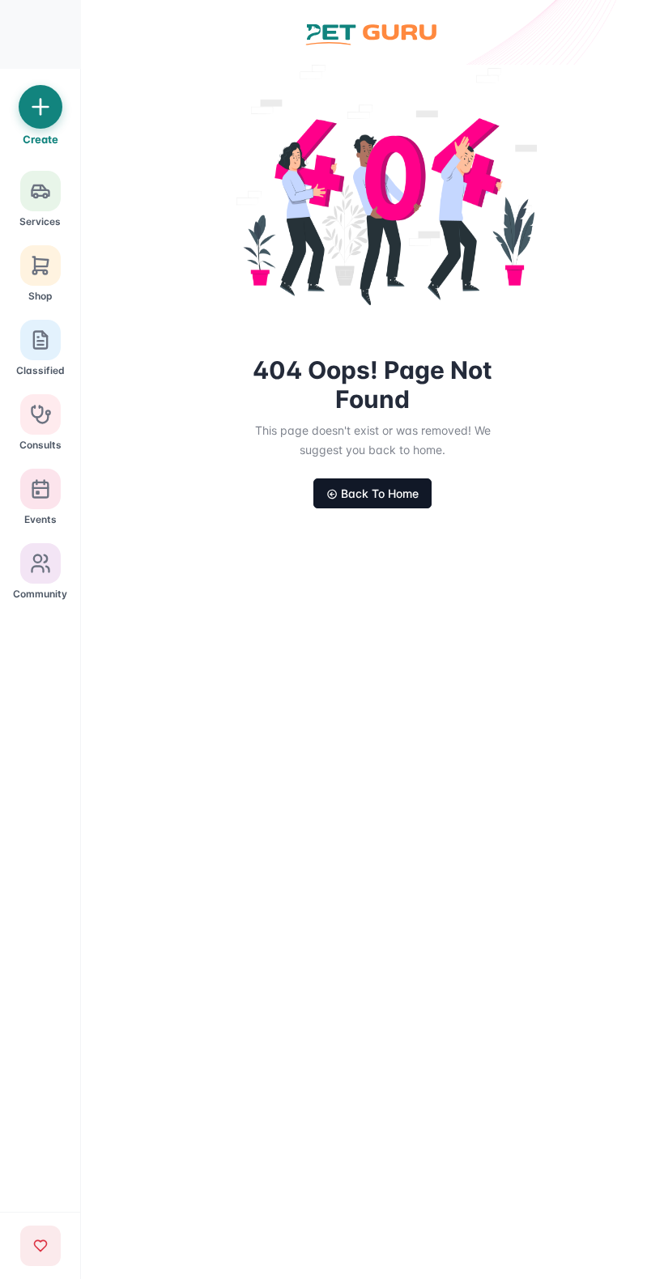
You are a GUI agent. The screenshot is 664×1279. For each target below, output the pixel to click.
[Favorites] (40, 1246)
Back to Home (380, 493)
